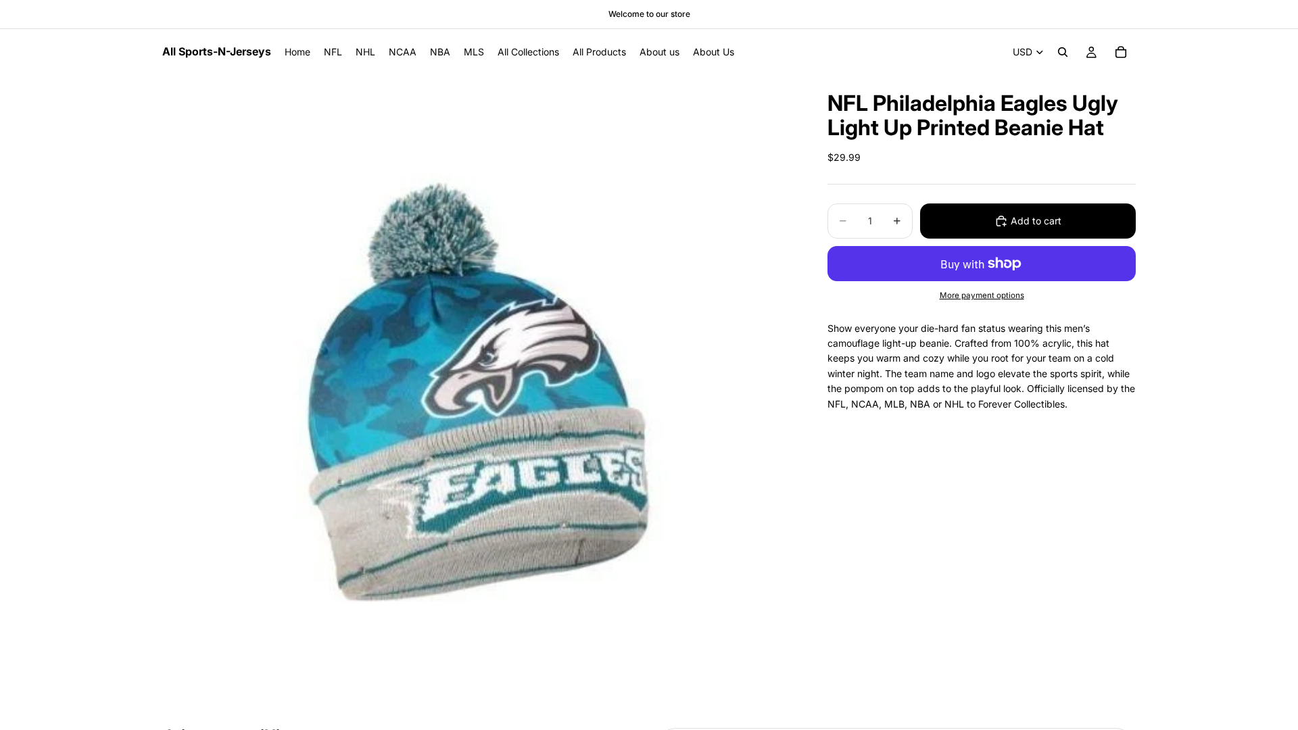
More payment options (982, 295)
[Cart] (1121, 52)
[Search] (1063, 52)
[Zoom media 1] (478, 391)
